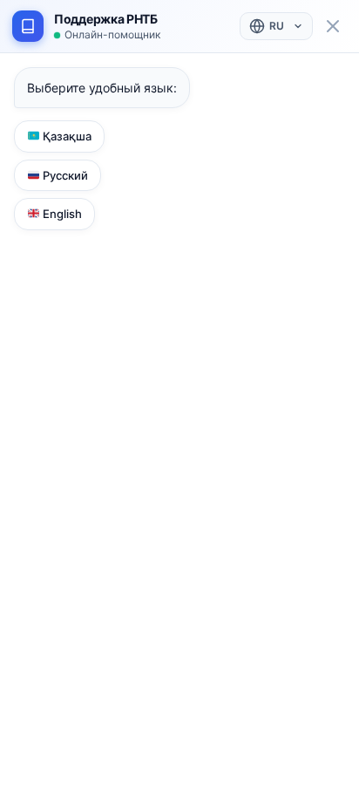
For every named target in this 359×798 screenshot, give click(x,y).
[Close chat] (332, 26)
